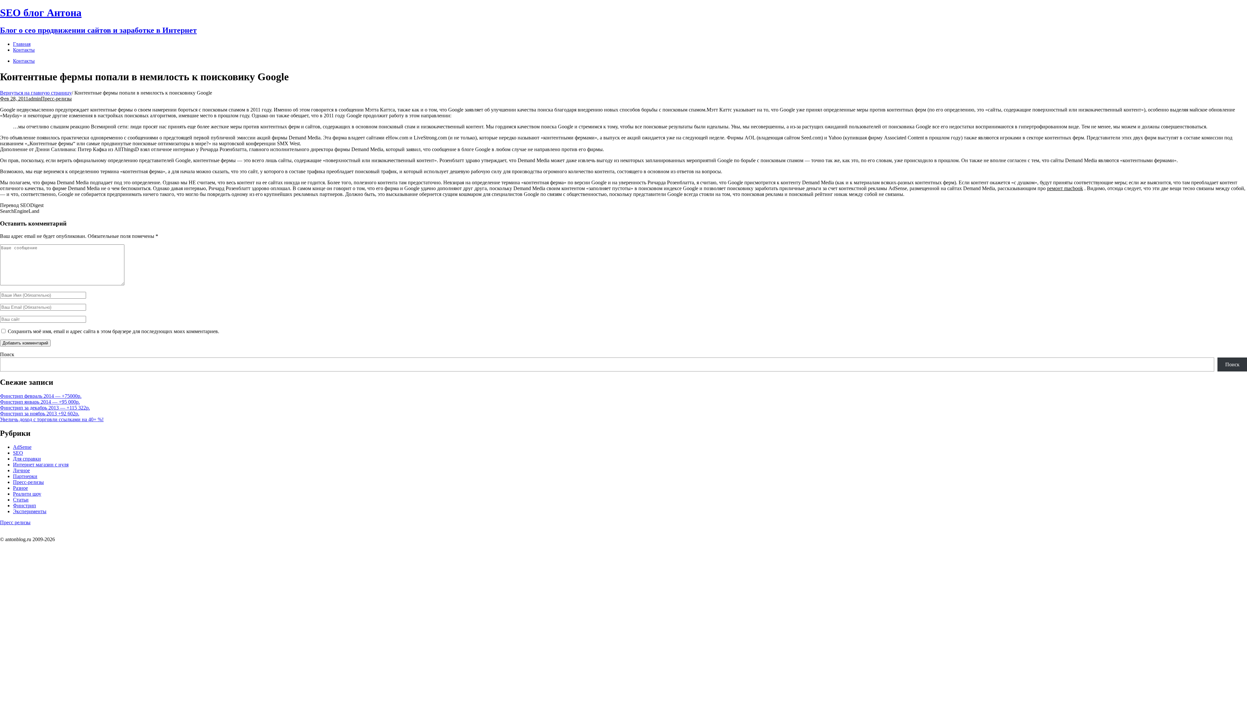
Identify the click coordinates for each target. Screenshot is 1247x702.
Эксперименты (29, 511)
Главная (22, 44)
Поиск (7, 354)
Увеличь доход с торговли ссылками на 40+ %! (52, 419)
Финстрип (24, 505)
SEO (18, 453)
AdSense (22, 447)
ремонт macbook (1065, 188)
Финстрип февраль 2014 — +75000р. (41, 396)
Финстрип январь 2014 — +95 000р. (40, 402)
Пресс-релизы (56, 98)
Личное (21, 470)
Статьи (21, 499)
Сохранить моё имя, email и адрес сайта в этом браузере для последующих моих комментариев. (113, 331)
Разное (20, 488)
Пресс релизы (15, 522)
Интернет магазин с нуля (41, 464)
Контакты (24, 61)
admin (34, 98)
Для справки (27, 459)
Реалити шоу (27, 494)
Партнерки (25, 476)
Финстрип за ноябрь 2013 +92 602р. (39, 413)
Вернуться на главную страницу (36, 93)
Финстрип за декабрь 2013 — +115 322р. (45, 407)
